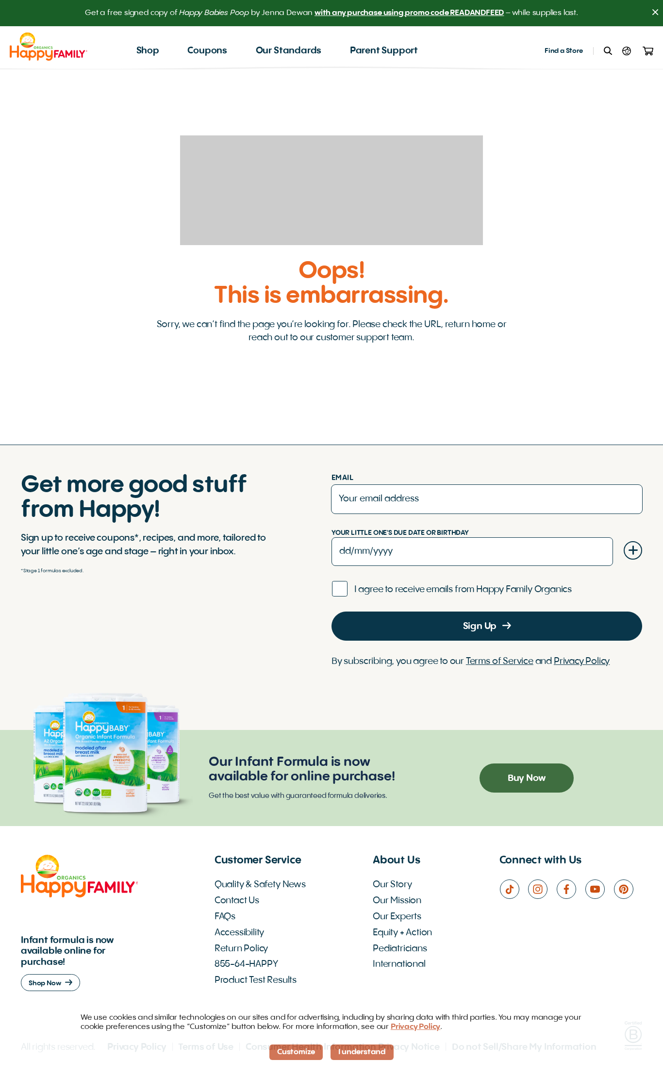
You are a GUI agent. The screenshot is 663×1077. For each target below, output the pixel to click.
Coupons (207, 51)
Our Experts (397, 916)
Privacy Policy (582, 661)
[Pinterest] (627, 889)
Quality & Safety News (260, 884)
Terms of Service (499, 661)
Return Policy (241, 948)
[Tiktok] (513, 889)
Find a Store (564, 51)
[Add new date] (633, 550)
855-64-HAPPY (246, 964)
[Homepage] (48, 46)
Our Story (392, 884)
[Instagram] (542, 889)
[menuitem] (148, 51)
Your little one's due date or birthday (400, 533)
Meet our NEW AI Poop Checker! (397, 13)
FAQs (225, 916)
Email (342, 478)
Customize (296, 1052)
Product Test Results (256, 980)
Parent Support (384, 51)
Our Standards (289, 51)
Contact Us (237, 900)
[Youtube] (599, 889)
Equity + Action (402, 932)
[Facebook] (570, 889)
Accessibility (240, 932)
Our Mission (397, 900)
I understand (362, 1052)
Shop (147, 51)
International (399, 964)
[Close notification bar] (655, 13)
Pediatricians (400, 948)
